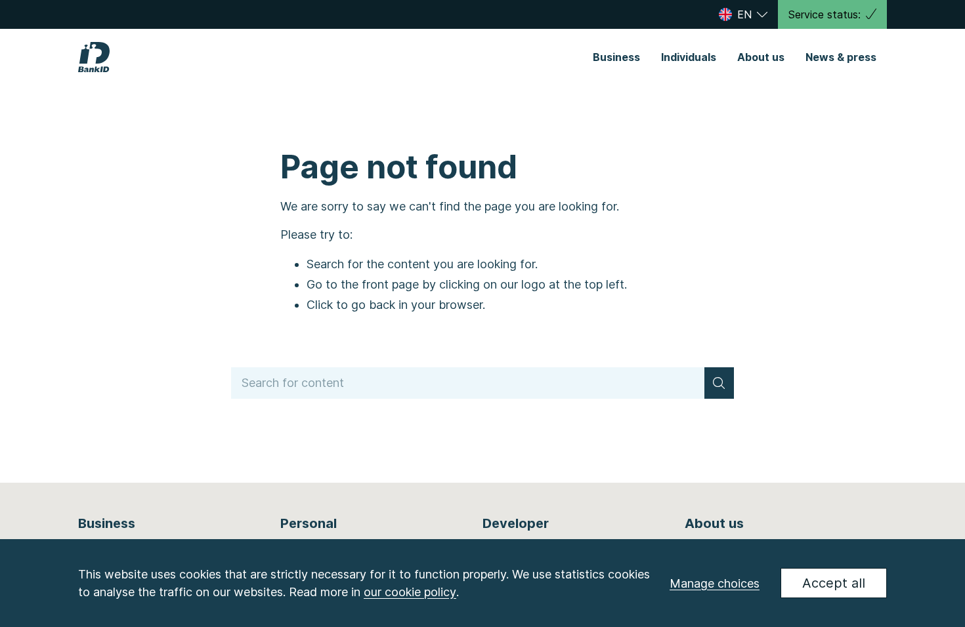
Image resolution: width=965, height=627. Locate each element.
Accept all (833, 583)
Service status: (824, 14)
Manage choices (715, 583)
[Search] (719, 383)
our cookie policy (410, 592)
